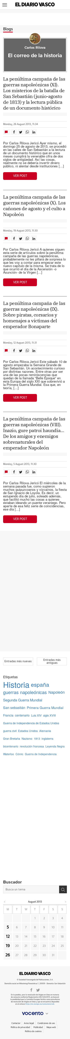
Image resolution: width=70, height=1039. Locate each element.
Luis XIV (36, 715)
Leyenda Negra (55, 746)
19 (8, 946)
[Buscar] (63, 889)
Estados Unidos (28, 731)
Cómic (19, 754)
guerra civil (10, 731)
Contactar (15, 1023)
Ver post (20, 175)
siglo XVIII (49, 715)
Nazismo (27, 738)
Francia (8, 715)
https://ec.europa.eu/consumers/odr (39, 1004)
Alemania (45, 731)
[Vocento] (35, 1013)
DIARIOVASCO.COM (35, 973)
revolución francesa (32, 746)
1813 (37, 738)
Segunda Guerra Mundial (22, 699)
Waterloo (8, 754)
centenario (22, 715)
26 (7, 955)
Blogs (8, 29)
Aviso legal (29, 1023)
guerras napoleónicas (25, 692)
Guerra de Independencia (41, 754)
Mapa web (51, 1027)
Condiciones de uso (46, 1023)
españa (40, 684)
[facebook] (31, 989)
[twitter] (38, 989)
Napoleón (56, 692)
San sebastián (14, 707)
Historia (16, 684)
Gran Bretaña (11, 738)
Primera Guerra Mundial (45, 707)
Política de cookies (33, 1031)
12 (8, 937)
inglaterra (47, 738)
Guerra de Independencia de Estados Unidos (31, 723)
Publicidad (38, 1027)
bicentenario (10, 746)
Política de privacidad (20, 1027)
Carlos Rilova (35, 47)
